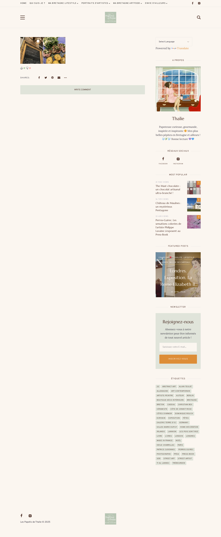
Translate (183, 48)
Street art (169, 459)
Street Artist (185, 459)
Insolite (177, 262)
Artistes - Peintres (169, 257)
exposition (174, 418)
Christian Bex (185, 405)
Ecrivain (161, 418)
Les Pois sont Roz (189, 432)
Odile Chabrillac (166, 445)
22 (158, 387)
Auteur (180, 396)
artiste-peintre (165, 396)
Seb (158, 459)
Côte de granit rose (181, 409)
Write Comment (82, 89)
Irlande (161, 432)
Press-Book (188, 454)
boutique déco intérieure (170, 400)
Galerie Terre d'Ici (166, 423)
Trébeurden (179, 463)
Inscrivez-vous (178, 359)
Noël (178, 441)
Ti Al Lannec (163, 463)
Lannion (172, 432)
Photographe (164, 454)
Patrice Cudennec (166, 450)
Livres (168, 436)
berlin (190, 396)
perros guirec (185, 450)
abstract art (169, 387)
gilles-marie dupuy (167, 427)
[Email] (59, 77)
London (179, 436)
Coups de (164, 262)
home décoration (189, 427)
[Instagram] (199, 3)
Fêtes (186, 418)
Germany (184, 423)
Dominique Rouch (184, 414)
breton (160, 405)
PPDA (176, 454)
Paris (180, 445)
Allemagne (162, 391)
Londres (190, 436)
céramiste (162, 409)
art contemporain (180, 391)
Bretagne (187, 257)
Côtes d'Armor (164, 414)
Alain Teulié (185, 387)
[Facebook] (192, 3)
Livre (159, 436)
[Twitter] (45, 77)
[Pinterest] (52, 77)
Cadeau (171, 405)
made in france (165, 441)
